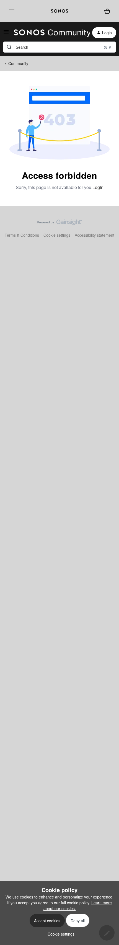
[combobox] (59, 47)
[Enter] (9, 47)
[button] (6, 33)
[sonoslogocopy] (59, 11)
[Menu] (10, 11)
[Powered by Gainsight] (59, 224)
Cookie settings (56, 235)
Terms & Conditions (22, 235)
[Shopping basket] (107, 11)
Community (18, 63)
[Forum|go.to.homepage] (48, 32)
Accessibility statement (94, 235)
